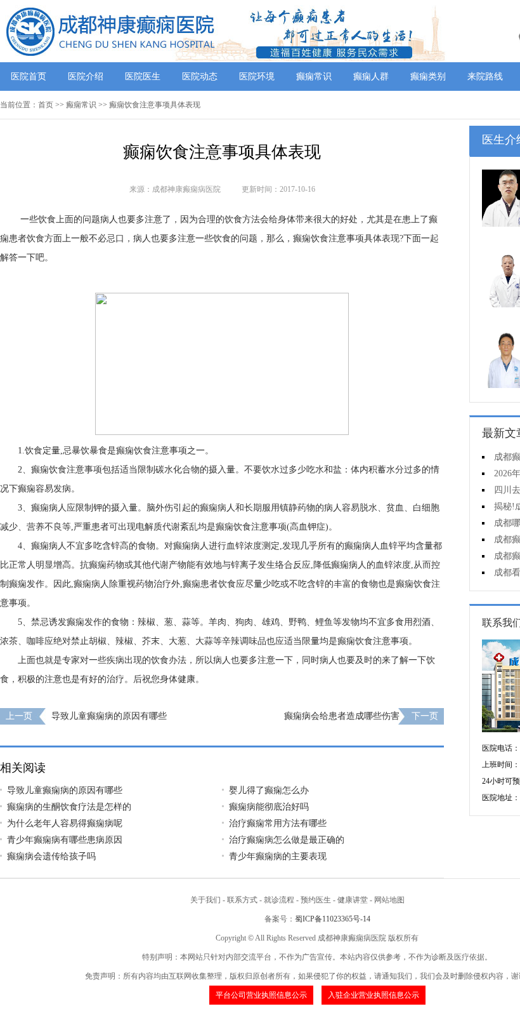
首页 (45, 104)
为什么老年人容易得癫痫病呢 (64, 823)
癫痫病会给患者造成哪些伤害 (342, 716)
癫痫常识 (314, 76)
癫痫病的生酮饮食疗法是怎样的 (69, 807)
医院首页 (28, 76)
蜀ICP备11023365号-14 (332, 918)
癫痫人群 (371, 76)
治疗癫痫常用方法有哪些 (278, 823)
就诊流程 (279, 899)
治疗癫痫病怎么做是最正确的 (286, 840)
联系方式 (242, 899)
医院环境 (257, 76)
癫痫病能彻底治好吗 (269, 807)
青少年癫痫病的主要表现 (278, 856)
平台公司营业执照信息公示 (261, 995)
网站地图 (389, 899)
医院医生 (142, 76)
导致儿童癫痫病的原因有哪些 (109, 716)
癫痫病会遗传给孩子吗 (51, 856)
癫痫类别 (428, 76)
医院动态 (200, 76)
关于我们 (205, 899)
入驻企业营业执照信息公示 (373, 995)
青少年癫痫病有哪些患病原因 (64, 840)
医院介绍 (85, 76)
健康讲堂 (352, 899)
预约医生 (316, 899)
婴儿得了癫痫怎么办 (269, 790)
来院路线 (485, 76)
